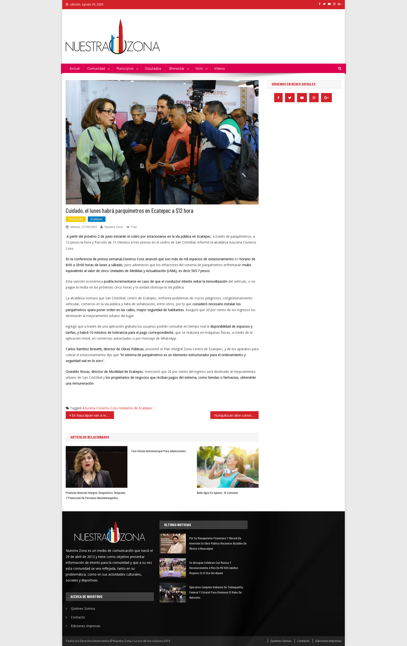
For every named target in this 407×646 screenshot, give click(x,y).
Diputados (153, 68)
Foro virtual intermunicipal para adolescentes (158, 451)
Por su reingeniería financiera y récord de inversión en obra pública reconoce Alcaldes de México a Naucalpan (218, 543)
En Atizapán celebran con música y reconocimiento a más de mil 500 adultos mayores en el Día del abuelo (213, 568)
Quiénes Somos (83, 608)
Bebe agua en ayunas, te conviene (217, 493)
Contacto (78, 617)
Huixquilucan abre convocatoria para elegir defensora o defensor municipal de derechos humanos (236, 415)
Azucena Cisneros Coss (100, 408)
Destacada (76, 219)
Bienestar (176, 68)
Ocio (199, 68)
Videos (219, 68)
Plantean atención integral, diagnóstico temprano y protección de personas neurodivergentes (95, 495)
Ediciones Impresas (85, 626)
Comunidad (96, 68)
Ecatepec (97, 219)
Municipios (125, 68)
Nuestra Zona (114, 227)
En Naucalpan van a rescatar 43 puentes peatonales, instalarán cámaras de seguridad (93, 415)
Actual (74, 68)
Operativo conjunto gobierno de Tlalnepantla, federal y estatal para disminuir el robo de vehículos (216, 592)
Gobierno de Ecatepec (136, 408)
